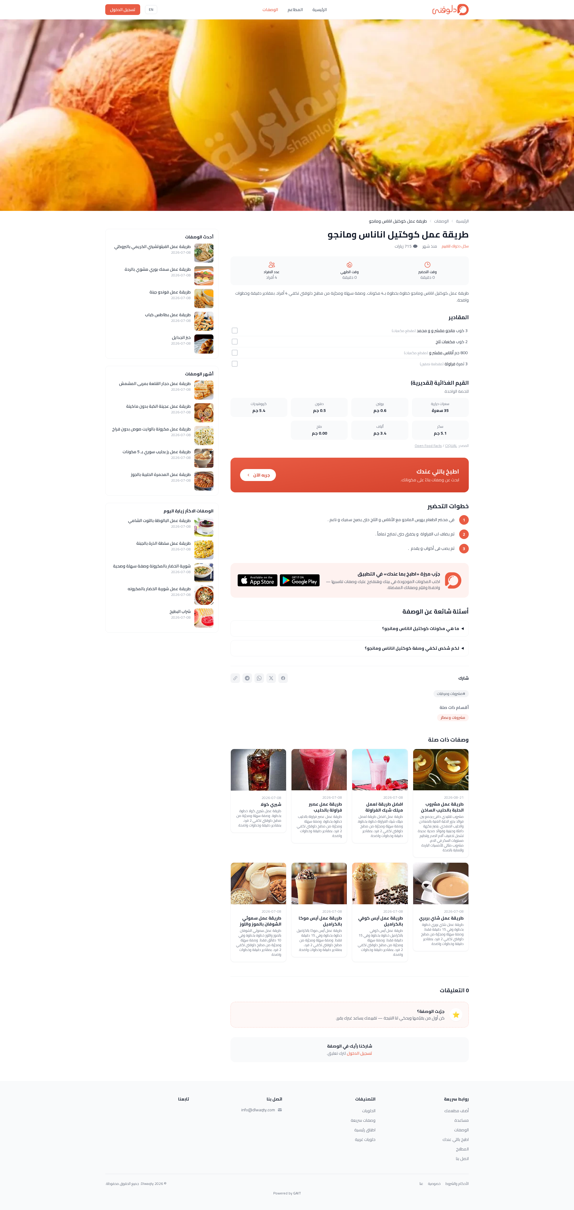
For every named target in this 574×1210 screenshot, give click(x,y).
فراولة (450, 364)
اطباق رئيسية (364, 1130)
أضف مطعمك (456, 1111)
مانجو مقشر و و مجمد (436, 330)
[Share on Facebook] (283, 678)
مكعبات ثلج (445, 342)
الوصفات (270, 10)
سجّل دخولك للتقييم (455, 246)
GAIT (297, 1193)
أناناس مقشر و (441, 353)
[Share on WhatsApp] (259, 678)
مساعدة (461, 1120)
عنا (421, 1183)
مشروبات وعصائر (453, 717)
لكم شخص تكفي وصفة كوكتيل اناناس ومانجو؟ (412, 648)
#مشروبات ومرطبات (451, 693)
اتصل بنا (462, 1158)
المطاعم (295, 10)
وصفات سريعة (363, 1120)
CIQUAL (451, 445)
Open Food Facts (428, 445)
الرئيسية (319, 10)
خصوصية (434, 1183)
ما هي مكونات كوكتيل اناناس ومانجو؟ (420, 628)
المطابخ (462, 1149)
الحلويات (368, 1111)
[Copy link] (235, 678)
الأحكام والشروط (457, 1183)
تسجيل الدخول (122, 9)
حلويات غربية (365, 1139)
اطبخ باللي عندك (455, 1139)
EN (151, 9)
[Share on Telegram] (247, 678)
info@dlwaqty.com (258, 1110)
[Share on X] (271, 678)
